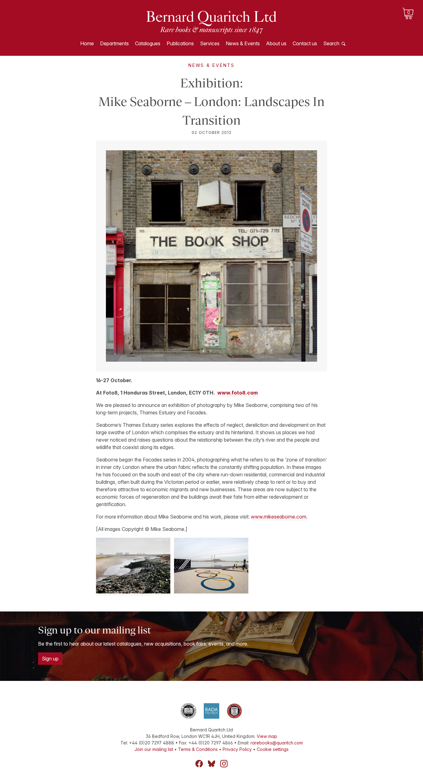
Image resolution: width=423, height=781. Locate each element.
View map (267, 736)
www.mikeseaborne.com (278, 517)
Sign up (50, 658)
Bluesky (211, 763)
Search (331, 43)
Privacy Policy (237, 749)
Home (87, 43)
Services (210, 43)
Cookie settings (273, 749)
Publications (180, 43)
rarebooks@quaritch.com (277, 742)
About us (276, 43)
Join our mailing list (153, 749)
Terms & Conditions (198, 749)
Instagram (224, 763)
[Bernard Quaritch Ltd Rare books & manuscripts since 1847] (211, 21)
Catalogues (147, 43)
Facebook (199, 763)
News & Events (243, 43)
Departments (114, 43)
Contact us (305, 43)
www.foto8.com (237, 393)
